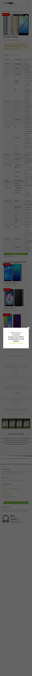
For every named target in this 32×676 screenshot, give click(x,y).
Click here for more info (16, 343)
